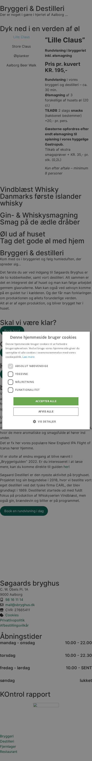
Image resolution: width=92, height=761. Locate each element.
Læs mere (28, 357)
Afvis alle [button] (46, 411)
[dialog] (46, 380)
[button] (46, 421)
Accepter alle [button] (46, 401)
